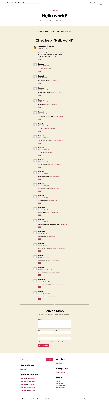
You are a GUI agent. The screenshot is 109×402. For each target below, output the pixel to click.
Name (39, 330)
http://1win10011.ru (58, 116)
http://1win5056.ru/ (54, 80)
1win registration (51, 296)
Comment (40, 319)
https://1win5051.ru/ (46, 68)
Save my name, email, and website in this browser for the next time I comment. (54, 341)
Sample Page (93, 2)
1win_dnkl (23, 384)
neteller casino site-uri (54, 176)
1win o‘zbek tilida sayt (54, 272)
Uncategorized (54, 10)
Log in (58, 381)
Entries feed (59, 383)
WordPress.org (60, 387)
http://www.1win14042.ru (52, 212)
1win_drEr (23, 378)
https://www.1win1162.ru (53, 260)
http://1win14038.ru (54, 188)
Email (56, 330)
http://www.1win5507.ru (58, 284)
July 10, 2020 (58, 20)
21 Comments (67, 20)
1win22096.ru (51, 236)
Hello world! (23, 369)
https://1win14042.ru (53, 200)
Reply (39, 59)
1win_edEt (23, 387)
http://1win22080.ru (55, 164)
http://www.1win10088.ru (50, 104)
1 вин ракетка (48, 152)
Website (39, 336)
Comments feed (60, 385)
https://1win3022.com (59, 248)
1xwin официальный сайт (57, 140)
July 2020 (59, 363)
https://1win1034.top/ (50, 128)
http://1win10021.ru (57, 92)
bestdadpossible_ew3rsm (46, 20)
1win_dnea (23, 390)
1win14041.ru (64, 224)
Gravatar (55, 56)
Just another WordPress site (15, 3)
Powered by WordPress (45, 398)
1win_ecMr (23, 381)
